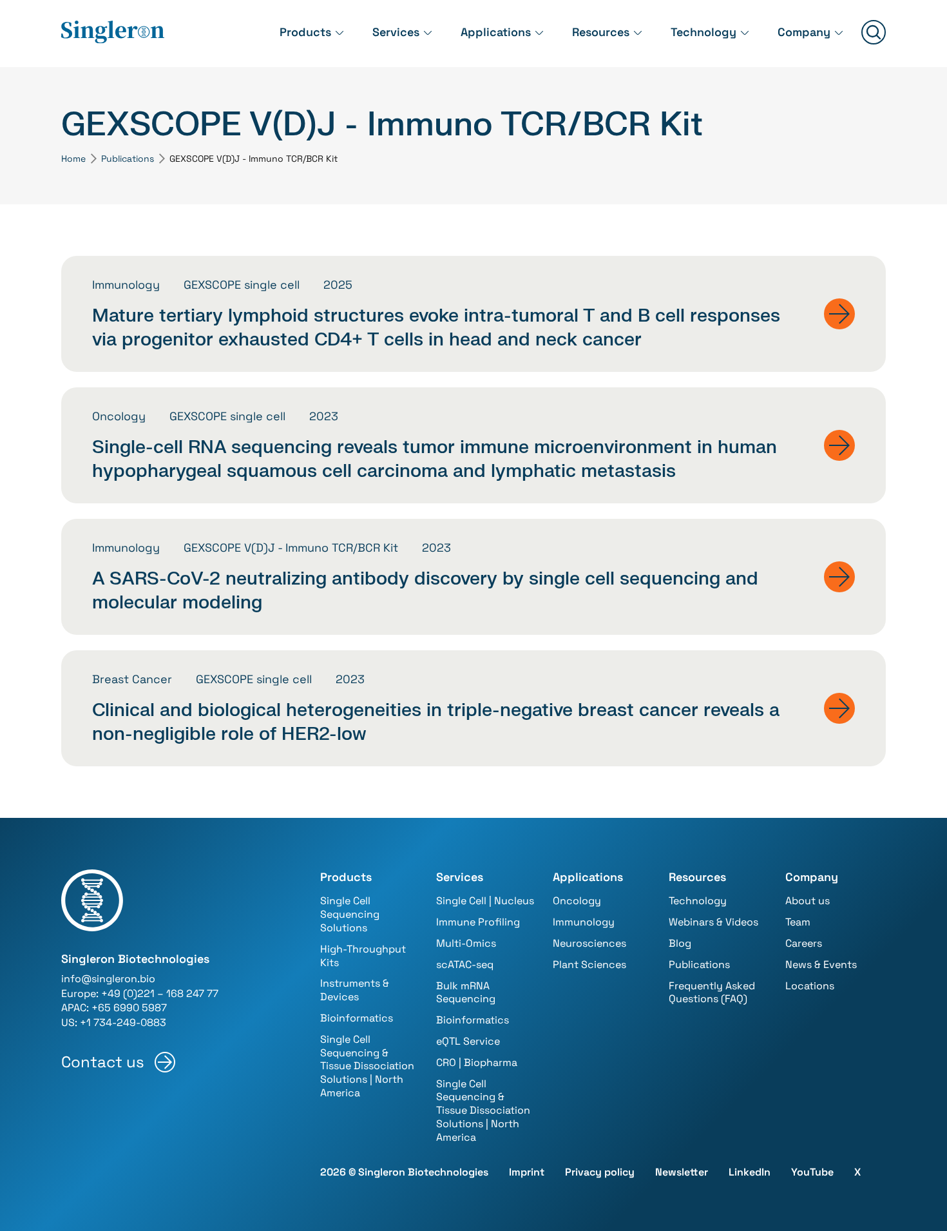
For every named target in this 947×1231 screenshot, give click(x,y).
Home (73, 158)
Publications (127, 158)
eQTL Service (468, 1041)
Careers (803, 943)
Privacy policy (600, 1172)
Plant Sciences (589, 964)
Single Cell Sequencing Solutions (349, 914)
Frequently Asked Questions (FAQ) (712, 992)
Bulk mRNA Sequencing (465, 992)
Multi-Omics (466, 943)
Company (804, 31)
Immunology (584, 922)
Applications (496, 31)
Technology (703, 31)
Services (395, 31)
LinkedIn (749, 1172)
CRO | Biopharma (476, 1062)
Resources (600, 31)
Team (797, 922)
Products (305, 31)
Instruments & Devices (354, 989)
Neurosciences (589, 943)
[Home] (112, 33)
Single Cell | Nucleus (485, 900)
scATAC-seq (464, 964)
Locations (809, 986)
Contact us (102, 1062)
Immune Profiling (478, 922)
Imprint (526, 1172)
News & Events (821, 964)
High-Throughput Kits (363, 955)
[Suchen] (873, 33)
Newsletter (681, 1172)
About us (807, 900)
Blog (680, 943)
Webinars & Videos (713, 922)
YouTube (812, 1172)
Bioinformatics (356, 1018)
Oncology (577, 900)
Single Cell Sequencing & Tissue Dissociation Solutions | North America (367, 1066)
